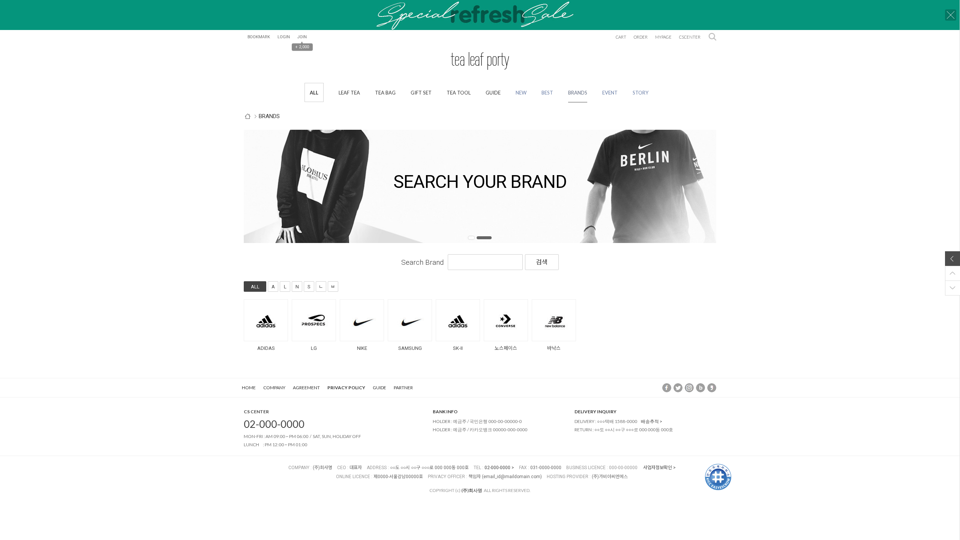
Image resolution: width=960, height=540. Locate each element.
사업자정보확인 (657, 467)
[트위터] (678, 387)
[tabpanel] (480, 186)
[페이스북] (666, 387)
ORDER (641, 36)
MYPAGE (663, 36)
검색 (712, 36)
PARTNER (403, 387)
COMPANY (274, 387)
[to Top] (952, 273)
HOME (249, 387)
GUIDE (379, 387)
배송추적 (650, 421)
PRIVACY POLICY (346, 387)
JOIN (302, 36)
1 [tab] (471, 237)
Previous (260, 186)
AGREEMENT (306, 387)
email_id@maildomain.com (511, 476)
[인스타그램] (689, 387)
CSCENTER (689, 36)
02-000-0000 (274, 424)
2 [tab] (484, 237)
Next (699, 186)
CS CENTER (256, 411)
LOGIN (284, 36)
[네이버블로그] (700, 387)
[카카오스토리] (711, 387)
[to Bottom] (952, 288)
